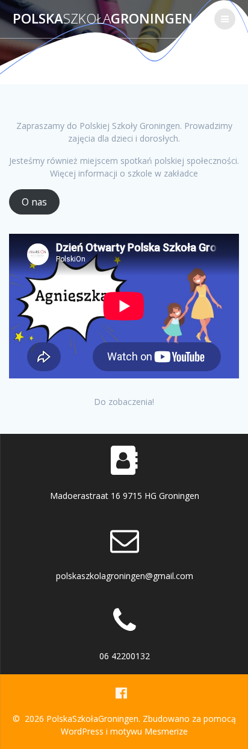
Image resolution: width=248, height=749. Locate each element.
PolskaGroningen (103, 18)
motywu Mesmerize (149, 731)
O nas (34, 201)
